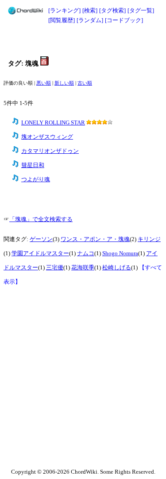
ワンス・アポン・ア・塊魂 (95, 239)
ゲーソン (41, 239)
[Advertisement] (83, 41)
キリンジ (149, 239)
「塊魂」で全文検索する (41, 219)
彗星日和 (32, 165)
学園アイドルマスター (40, 253)
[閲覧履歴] (61, 20)
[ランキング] (64, 10)
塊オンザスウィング (47, 137)
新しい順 (64, 83)
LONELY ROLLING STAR (53, 123)
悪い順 (43, 83)
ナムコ (85, 253)
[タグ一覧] (140, 10)
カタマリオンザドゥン (50, 151)
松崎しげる (116, 268)
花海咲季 (82, 268)
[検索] (89, 10)
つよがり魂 (35, 179)
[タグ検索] (112, 10)
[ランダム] (90, 20)
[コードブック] (124, 20)
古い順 (84, 83)
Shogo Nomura (120, 253)
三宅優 (54, 268)
